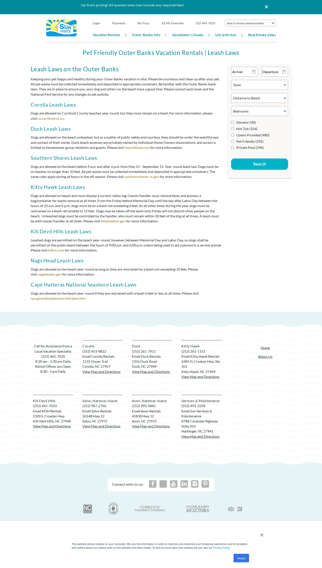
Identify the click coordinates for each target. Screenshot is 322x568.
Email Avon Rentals (146, 411)
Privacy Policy (221, 547)
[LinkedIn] (184, 484)
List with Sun (225, 35)
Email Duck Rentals (146, 356)
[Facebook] (152, 484)
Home (265, 348)
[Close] (265, 7)
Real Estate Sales (262, 35)
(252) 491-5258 (193, 406)
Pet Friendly (250, 141)
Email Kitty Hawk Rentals (200, 356)
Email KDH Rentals (47, 411)
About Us (265, 356)
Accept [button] (241, 558)
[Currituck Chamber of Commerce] (150, 508)
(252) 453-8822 (94, 351)
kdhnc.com (56, 250)
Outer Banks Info (146, 35)
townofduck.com (137, 147)
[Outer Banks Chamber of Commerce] (113, 508)
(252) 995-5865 (144, 406)
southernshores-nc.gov (141, 176)
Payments (119, 23)
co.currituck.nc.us (51, 118)
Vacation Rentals (106, 35)
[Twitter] (163, 484)
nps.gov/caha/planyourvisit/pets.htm (58, 298)
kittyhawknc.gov (113, 221)
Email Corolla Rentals (98, 356)
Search (259, 163)
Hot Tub (246, 129)
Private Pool (250, 147)
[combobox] (250, 23)
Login (96, 23)
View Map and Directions (101, 371)
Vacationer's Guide (188, 35)
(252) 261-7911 (144, 351)
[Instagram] (194, 484)
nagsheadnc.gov (50, 274)
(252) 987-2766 (94, 406)
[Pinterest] (205, 484)
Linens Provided (252, 135)
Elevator (246, 122)
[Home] (61, 28)
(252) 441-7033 (45, 406)
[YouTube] (173, 484)
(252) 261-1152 (193, 351)
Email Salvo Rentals (96, 411)
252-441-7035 (205, 23)
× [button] (261, 533)
